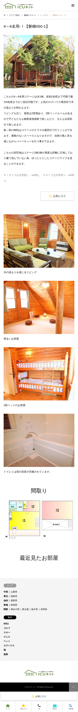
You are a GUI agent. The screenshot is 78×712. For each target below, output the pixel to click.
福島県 (14, 596)
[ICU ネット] (18, 5)
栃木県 (34, 609)
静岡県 (14, 605)
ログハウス (9, 645)
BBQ (6, 623)
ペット (7, 641)
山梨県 (14, 592)
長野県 (14, 600)
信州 (6, 600)
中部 (6, 592)
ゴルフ (7, 628)
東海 (6, 605)
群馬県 (44, 609)
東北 (6, 596)
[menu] (72, 5)
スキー (7, 632)
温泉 (6, 654)
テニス (7, 637)
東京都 (25, 609)
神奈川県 (15, 609)
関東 (6, 609)
